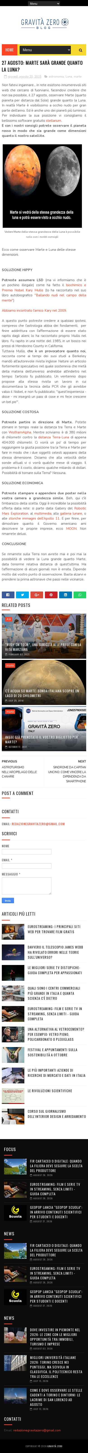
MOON (71, 528)
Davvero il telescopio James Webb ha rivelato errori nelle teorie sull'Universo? (55, 952)
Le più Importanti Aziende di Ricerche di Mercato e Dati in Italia (57, 1073)
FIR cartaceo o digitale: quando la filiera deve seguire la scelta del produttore (56, 1165)
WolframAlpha (20, 432)
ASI (9, 619)
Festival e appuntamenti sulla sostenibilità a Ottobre (52, 1052)
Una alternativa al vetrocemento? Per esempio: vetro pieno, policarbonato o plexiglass (56, 1034)
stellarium (53, 120)
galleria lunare (71, 513)
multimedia (42, 513)
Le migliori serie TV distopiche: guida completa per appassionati (55, 970)
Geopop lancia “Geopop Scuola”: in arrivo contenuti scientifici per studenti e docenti (56, 1212)
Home (9, 50)
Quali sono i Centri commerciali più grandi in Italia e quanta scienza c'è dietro (54, 993)
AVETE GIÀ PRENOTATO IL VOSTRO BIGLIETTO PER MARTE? (41, 739)
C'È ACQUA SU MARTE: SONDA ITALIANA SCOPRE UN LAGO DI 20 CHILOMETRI (42, 693)
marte (77, 77)
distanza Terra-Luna (53, 437)
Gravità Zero (54, 1446)
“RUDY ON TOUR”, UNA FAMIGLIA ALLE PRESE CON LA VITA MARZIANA (43, 647)
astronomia (56, 77)
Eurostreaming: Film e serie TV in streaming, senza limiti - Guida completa (55, 1013)
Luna (69, 77)
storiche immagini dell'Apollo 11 (34, 518)
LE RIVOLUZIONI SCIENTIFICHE (50, 1090)
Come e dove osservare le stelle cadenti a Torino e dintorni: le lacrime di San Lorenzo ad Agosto (56, 1397)
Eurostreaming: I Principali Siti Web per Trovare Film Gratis (54, 929)
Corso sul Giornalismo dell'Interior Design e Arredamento (57, 1114)
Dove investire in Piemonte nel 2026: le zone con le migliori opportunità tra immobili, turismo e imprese (55, 1336)
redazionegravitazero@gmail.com (38, 823)
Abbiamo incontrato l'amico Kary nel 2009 (34, 310)
